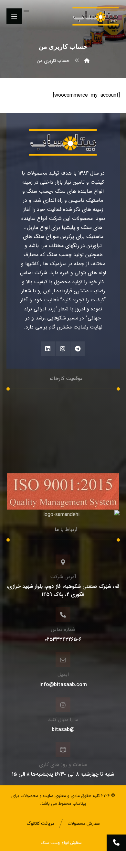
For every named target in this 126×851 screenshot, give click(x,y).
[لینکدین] (48, 348)
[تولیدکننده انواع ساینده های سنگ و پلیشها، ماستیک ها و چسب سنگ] (95, 16)
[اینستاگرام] (63, 348)
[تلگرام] (77, 348)
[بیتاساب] (86, 60)
